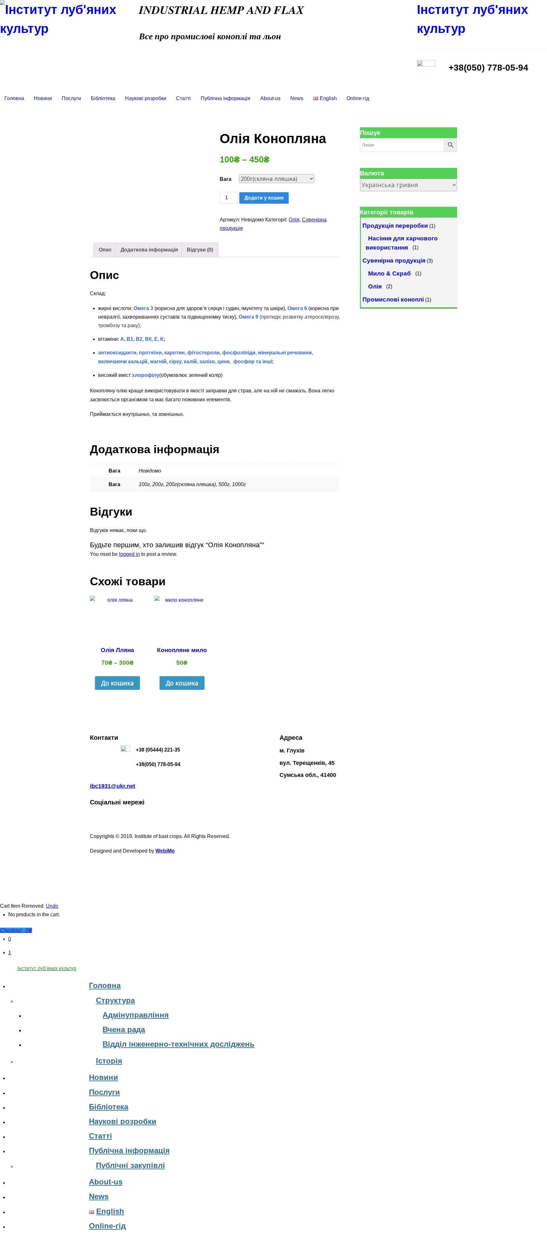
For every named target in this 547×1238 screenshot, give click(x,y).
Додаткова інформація (149, 249)
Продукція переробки (395, 225)
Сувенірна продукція (393, 260)
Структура (115, 1000)
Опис (105, 249)
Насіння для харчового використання (402, 243)
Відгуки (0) (200, 249)
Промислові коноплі (393, 299)
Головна (14, 98)
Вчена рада (124, 1029)
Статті (183, 98)
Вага (225, 179)
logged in (129, 554)
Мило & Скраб (389, 273)
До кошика (117, 683)
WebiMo (165, 851)
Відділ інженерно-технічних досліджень (179, 1044)
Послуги (71, 98)
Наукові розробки (145, 98)
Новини (43, 98)
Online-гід (358, 98)
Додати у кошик (264, 197)
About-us (270, 98)
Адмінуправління (136, 1015)
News (296, 98)
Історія (109, 1061)
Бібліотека (103, 98)
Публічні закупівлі (130, 1165)
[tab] (105, 250)
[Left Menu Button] (3, 977)
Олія (294, 219)
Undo (52, 906)
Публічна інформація (225, 98)
